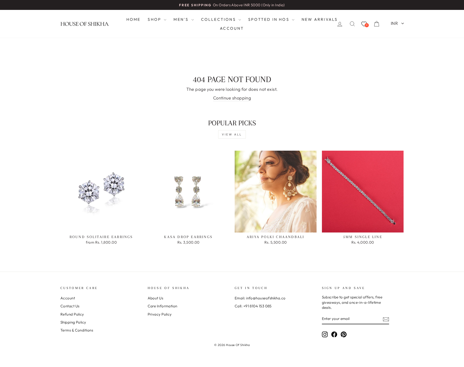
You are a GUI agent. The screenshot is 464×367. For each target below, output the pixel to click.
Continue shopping (232, 98)
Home (133, 19)
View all (232, 134)
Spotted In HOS (269, 19)
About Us (155, 298)
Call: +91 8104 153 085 (253, 306)
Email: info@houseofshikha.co (260, 298)
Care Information (162, 306)
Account (232, 28)
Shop (155, 19)
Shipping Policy (73, 322)
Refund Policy (72, 314)
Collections (219, 19)
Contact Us (70, 306)
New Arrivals (320, 19)
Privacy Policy (160, 314)
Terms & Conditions (76, 330)
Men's (182, 19)
